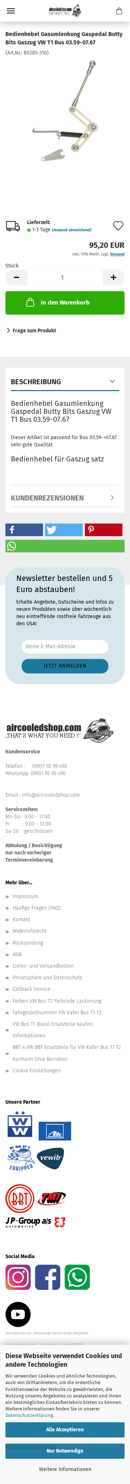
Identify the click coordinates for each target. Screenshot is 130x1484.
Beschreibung (36, 381)
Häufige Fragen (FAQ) (37, 908)
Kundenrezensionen (47, 498)
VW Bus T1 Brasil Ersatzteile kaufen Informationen (53, 1030)
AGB (17, 954)
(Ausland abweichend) (72, 230)
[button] (16, 278)
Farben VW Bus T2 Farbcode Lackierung (57, 1001)
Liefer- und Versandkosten (43, 966)
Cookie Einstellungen (37, 1071)
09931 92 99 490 (49, 766)
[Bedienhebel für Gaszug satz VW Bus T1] (65, 110)
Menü (11, 11)
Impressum (25, 896)
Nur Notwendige (65, 1451)
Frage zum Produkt (34, 331)
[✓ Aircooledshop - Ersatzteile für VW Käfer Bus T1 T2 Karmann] (65, 11)
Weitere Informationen (65, 1469)
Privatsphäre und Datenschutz (47, 978)
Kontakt (21, 919)
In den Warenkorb (65, 302)
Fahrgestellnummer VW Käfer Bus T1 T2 (57, 1013)
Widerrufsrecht (30, 931)
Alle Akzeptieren (65, 1430)
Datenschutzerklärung (29, 1415)
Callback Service (32, 989)
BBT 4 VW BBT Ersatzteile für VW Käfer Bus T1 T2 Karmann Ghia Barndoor (67, 1053)
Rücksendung (28, 943)
